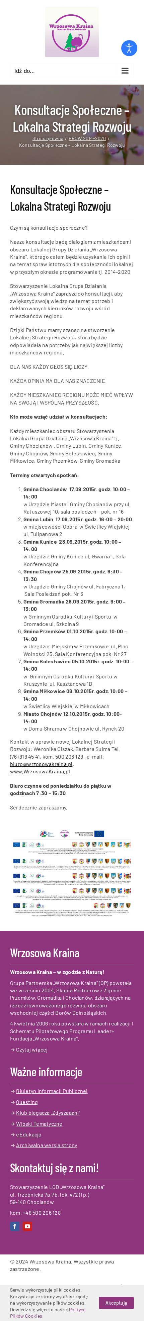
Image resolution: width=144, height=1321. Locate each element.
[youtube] (27, 1226)
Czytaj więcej (32, 1049)
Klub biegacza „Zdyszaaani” (48, 1112)
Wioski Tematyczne (39, 1123)
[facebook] (14, 1226)
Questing (27, 1102)
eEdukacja (28, 1134)
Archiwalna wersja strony (46, 1145)
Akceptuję (116, 1303)
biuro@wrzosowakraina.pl (41, 764)
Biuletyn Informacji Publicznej (51, 1091)
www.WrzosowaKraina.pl (40, 771)
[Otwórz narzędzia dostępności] (129, 48)
